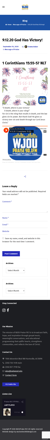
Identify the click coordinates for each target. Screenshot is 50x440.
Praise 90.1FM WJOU (8, 162)
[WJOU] (25, 7)
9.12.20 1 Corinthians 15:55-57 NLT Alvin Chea (27, 162)
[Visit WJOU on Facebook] (8, 311)
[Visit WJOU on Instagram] (3, 311)
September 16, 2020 (10, 47)
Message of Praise (12, 49)
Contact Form (11, 375)
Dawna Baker (33, 47)
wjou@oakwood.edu (13, 371)
